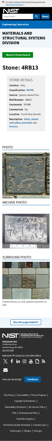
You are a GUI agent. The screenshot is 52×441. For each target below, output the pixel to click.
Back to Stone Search (18, 54)
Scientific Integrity (24, 418)
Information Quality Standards (16, 425)
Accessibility (22, 395)
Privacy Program (38, 395)
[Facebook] (12, 361)
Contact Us (20, 355)
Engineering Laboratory (15, 24)
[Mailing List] (5, 370)
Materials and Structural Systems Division (23, 37)
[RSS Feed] (43, 361)
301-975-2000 (8, 350)
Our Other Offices (33, 355)
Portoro (13, 126)
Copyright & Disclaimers (25, 401)
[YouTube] (31, 361)
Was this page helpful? (25, 322)
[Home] (11, 11)
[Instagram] (24, 361)
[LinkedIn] (18, 361)
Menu (45, 16)
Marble (30, 90)
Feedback (32, 379)
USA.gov (27, 430)
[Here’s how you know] (26, 3)
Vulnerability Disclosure (15, 407)
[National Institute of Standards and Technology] (23, 335)
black (27, 119)
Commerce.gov (40, 425)
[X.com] (5, 361)
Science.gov (15, 430)
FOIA (14, 413)
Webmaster (7, 355)
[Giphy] (37, 361)
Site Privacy (9, 395)
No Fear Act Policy (37, 407)
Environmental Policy (28, 413)
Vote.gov (38, 430)
